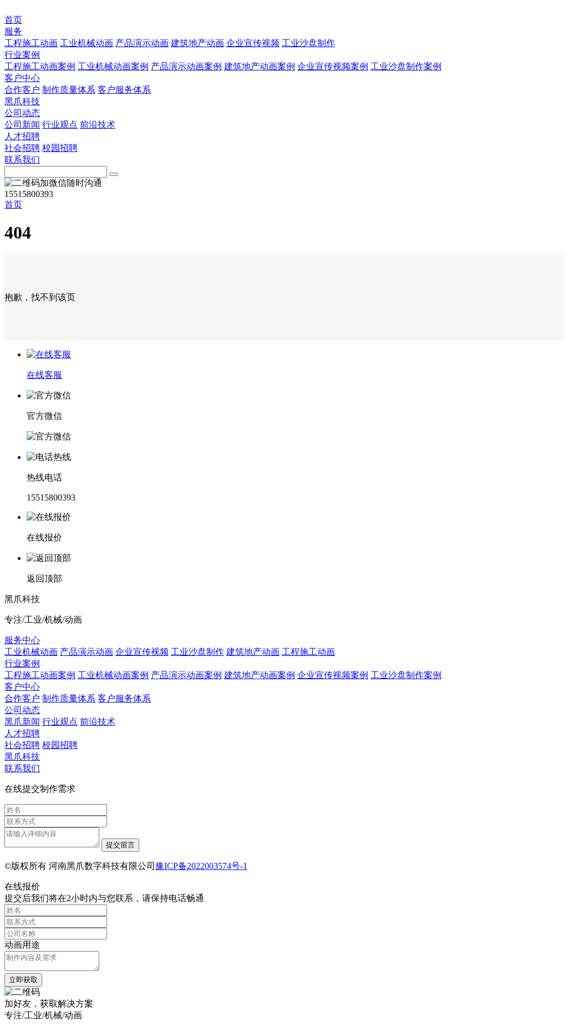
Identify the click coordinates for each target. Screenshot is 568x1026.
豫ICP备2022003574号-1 (201, 866)
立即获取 (23, 980)
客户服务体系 (124, 89)
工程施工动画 (31, 43)
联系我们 (22, 159)
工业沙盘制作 (308, 43)
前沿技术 (97, 124)
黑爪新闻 (22, 721)
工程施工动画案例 (39, 66)
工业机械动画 (86, 43)
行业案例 (22, 54)
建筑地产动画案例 (259, 66)
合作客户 (22, 89)
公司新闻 (22, 124)
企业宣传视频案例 (332, 66)
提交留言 (120, 845)
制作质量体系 (68, 89)
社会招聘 (22, 148)
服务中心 (22, 640)
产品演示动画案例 (186, 66)
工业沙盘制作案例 (406, 66)
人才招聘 (22, 136)
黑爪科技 (22, 101)
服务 (13, 31)
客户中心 (22, 78)
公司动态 (22, 113)
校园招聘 (60, 148)
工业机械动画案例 (113, 66)
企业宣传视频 (253, 43)
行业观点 (60, 124)
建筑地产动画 (197, 43)
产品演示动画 (142, 43)
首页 (13, 19)
